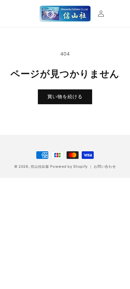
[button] (16, 14)
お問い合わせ (105, 166)
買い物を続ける (65, 96)
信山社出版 (40, 166)
